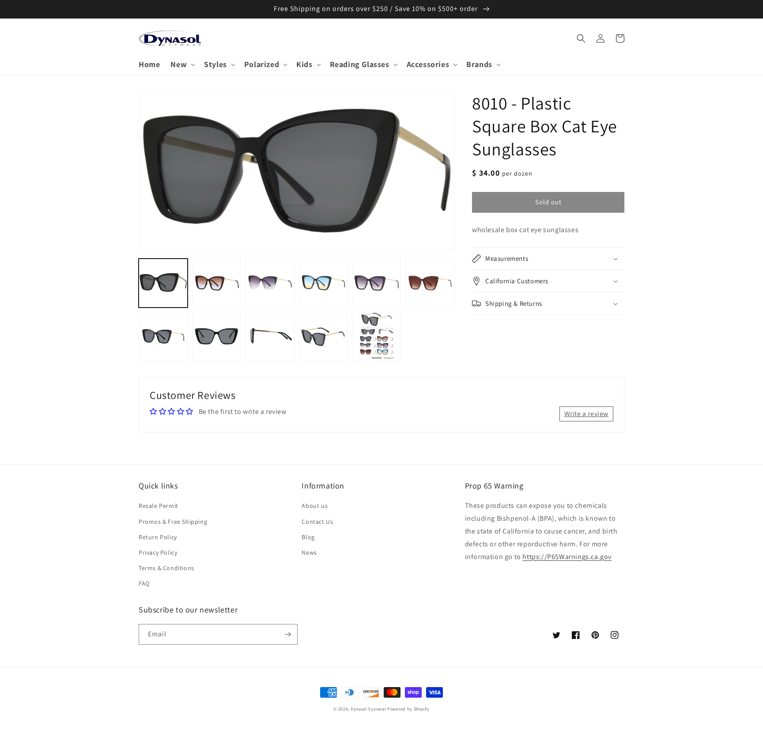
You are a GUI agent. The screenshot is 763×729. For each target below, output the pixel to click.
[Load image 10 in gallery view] (323, 336)
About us (315, 506)
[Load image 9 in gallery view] (270, 336)
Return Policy (158, 537)
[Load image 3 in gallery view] (270, 283)
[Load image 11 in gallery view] (376, 336)
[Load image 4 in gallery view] (323, 283)
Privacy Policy (158, 552)
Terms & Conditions (166, 568)
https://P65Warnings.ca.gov (567, 556)
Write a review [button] (586, 413)
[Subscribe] (287, 634)
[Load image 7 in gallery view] (163, 336)
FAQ (144, 583)
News (309, 552)
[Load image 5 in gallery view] (376, 283)
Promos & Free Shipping (173, 522)
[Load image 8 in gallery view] (216, 336)
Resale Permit (158, 506)
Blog (308, 537)
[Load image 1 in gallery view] (163, 283)
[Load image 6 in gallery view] (429, 283)
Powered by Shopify (408, 709)
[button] (182, 64)
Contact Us (317, 522)
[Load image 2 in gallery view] (216, 283)
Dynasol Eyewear (368, 709)
